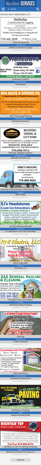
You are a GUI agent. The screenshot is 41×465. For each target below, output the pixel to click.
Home (13, 9)
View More (20, 460)
